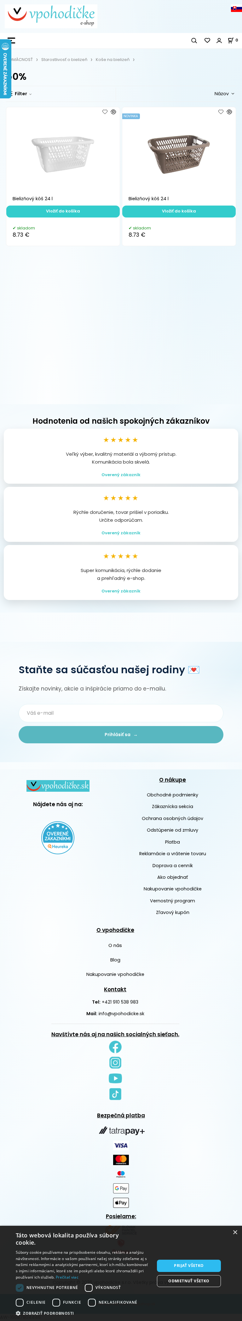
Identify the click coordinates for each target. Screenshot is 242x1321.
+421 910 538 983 (120, 1002)
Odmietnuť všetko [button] (188, 1281)
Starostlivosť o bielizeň (64, 60)
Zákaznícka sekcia (172, 806)
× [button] (235, 1232)
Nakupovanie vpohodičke (173, 889)
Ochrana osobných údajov (172, 818)
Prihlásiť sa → (121, 734)
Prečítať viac (67, 1277)
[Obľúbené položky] (207, 40)
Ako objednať (172, 877)
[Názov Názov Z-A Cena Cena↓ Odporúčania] (214, 93)
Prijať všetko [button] (189, 1265)
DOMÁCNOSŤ (19, 60)
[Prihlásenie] (219, 40)
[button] (83, 1313)
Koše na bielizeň (113, 60)
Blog (115, 960)
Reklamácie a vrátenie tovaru (172, 853)
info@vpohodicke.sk (121, 1013)
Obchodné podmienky (172, 795)
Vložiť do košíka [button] (63, 211)
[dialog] (121, 1273)
